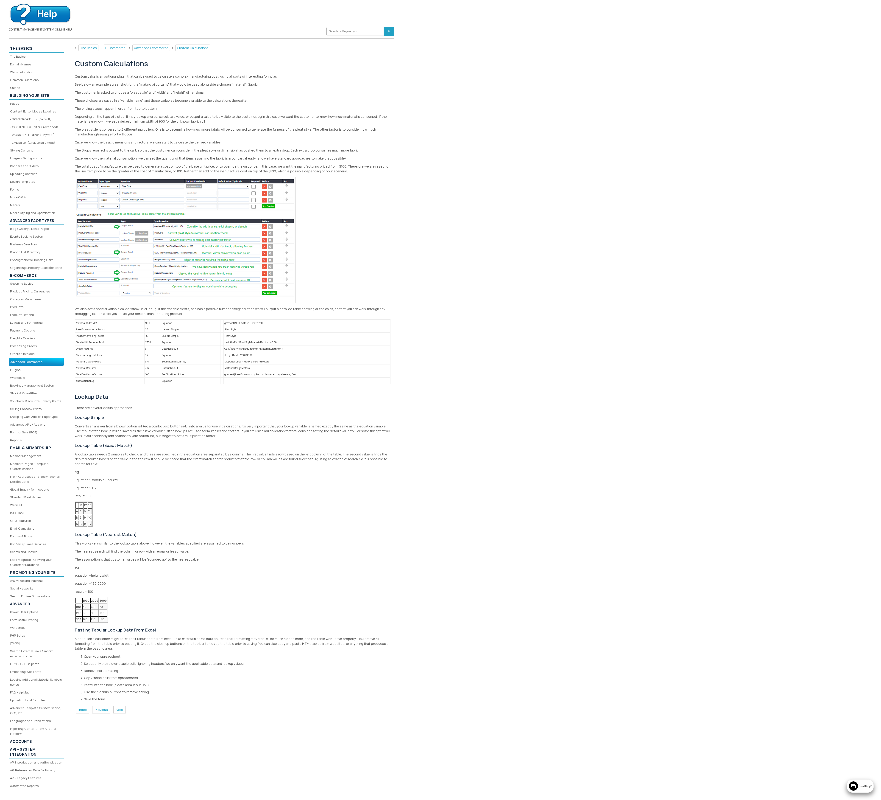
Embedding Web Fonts (25, 672)
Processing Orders (23, 346)
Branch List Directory (25, 252)
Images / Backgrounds (26, 158)
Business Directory (23, 244)
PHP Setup (17, 635)
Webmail (16, 505)
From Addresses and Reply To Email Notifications (35, 479)
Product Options (22, 315)
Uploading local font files (27, 700)
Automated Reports (24, 786)
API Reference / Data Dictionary (32, 770)
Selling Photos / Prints (26, 409)
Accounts (21, 741)
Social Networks (21, 588)
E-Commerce (115, 48)
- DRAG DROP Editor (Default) (31, 119)
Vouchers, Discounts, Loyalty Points (35, 401)
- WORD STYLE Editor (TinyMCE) (32, 135)
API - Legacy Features (25, 778)
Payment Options (22, 330)
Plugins (15, 370)
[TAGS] (15, 643)
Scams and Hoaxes (23, 552)
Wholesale (17, 378)
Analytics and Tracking (26, 580)
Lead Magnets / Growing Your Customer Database (31, 562)
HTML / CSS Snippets (24, 664)
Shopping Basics (21, 283)
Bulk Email (17, 513)
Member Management (26, 456)
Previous (101, 709)
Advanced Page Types (32, 220)
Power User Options (24, 612)
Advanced (20, 603)
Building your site (29, 95)
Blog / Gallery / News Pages (29, 229)
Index (82, 709)
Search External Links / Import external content (31, 653)
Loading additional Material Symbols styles (36, 682)
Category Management (27, 299)
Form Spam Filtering (24, 620)
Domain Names (20, 64)
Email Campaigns (22, 528)
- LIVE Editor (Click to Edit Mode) (33, 142)
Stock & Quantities (23, 393)
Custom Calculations (193, 48)
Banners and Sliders (24, 166)
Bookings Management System (32, 385)
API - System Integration (23, 752)
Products (16, 307)
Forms (14, 189)
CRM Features (20, 521)
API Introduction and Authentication (36, 762)
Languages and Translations (30, 721)
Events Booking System (27, 236)
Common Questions (24, 80)
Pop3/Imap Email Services (28, 544)
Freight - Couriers (22, 338)
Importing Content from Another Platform (33, 731)
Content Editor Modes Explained (33, 111)
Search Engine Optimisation (30, 596)
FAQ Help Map (19, 692)
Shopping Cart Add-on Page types (34, 417)
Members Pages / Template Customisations (29, 466)
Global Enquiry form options (29, 489)
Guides (15, 88)
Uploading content (23, 174)
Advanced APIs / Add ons (27, 424)
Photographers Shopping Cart (31, 260)
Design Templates (22, 182)
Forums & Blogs (21, 536)
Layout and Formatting (26, 322)
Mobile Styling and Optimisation (32, 213)
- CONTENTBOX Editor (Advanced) (34, 127)
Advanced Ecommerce (151, 48)
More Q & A (18, 197)
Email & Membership (30, 447)
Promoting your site (33, 572)
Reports (16, 440)
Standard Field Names (26, 497)
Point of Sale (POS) (23, 432)
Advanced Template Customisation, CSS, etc (35, 710)
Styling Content (21, 150)
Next (119, 709)
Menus (15, 205)
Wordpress (17, 628)
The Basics (88, 48)
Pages (14, 103)
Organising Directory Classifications (36, 268)
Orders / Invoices (22, 354)
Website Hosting (21, 72)
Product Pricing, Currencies (30, 291)
